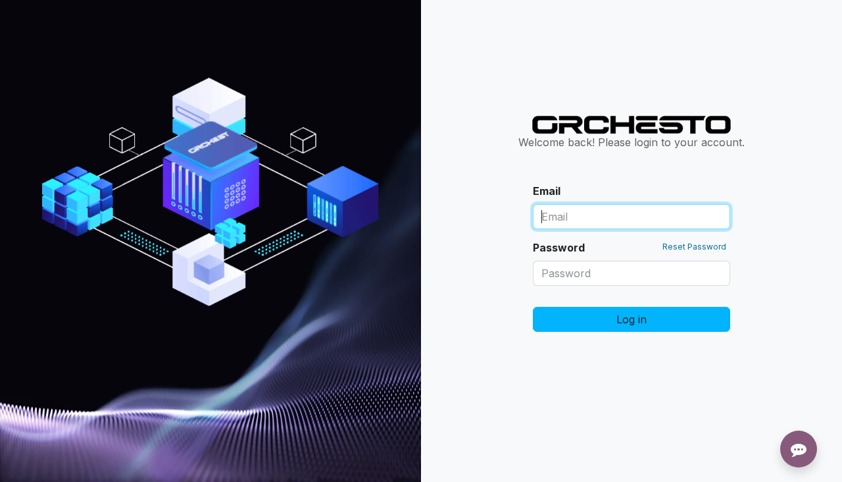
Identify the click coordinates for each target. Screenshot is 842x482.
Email (546, 191)
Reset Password (694, 247)
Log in (631, 319)
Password (629, 247)
